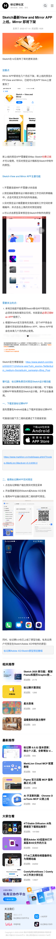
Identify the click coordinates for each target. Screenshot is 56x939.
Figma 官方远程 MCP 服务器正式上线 (38, 781)
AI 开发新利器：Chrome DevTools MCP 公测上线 (38, 797)
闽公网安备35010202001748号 (38, 935)
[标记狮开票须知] (12, 691)
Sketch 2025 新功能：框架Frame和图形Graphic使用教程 (38, 675)
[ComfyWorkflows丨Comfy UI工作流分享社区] (12, 875)
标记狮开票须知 (32, 687)
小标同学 (43, 916)
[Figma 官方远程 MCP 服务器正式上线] (12, 783)
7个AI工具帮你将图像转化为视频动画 (38, 857)
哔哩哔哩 (16, 924)
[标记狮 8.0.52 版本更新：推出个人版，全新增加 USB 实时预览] (12, 751)
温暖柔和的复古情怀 (35, 719)
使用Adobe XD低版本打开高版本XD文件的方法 (38, 841)
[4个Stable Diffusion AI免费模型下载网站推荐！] (12, 827)
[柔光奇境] (12, 707)
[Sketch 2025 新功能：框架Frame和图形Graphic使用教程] (12, 675)
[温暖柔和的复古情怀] (12, 723)
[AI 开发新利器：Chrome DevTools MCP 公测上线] (12, 799)
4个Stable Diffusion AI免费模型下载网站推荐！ (37, 825)
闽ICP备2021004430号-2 (15, 935)
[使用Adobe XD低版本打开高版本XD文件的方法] (12, 843)
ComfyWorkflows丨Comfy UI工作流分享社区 (38, 873)
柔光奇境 (28, 703)
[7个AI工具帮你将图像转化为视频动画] (12, 859)
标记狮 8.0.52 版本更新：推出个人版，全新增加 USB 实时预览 (38, 751)
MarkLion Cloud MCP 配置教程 (38, 765)
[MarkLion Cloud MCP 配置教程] (12, 767)
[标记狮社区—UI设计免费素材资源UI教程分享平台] (15, 5)
